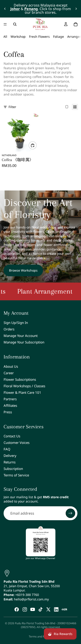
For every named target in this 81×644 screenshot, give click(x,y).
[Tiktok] (40, 609)
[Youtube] (32, 609)
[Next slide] (76, 9)
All (5, 36)
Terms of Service (16, 475)
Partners (10, 399)
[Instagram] (24, 609)
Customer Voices (16, 442)
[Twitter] (48, 609)
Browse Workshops (23, 270)
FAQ (7, 449)
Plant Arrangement (38, 291)
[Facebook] (16, 609)
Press (8, 412)
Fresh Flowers (39, 36)
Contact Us (12, 436)
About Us (11, 366)
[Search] (15, 24)
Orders (9, 329)
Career (9, 373)
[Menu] (5, 24)
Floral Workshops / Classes (24, 386)
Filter (12, 107)
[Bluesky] (64, 609)
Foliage (58, 36)
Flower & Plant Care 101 (22, 392)
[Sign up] (70, 513)
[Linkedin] (56, 609)
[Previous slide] (5, 9)
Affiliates (10, 405)
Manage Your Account (21, 335)
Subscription (13, 468)
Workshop (18, 36)
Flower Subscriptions (20, 379)
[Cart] (76, 24)
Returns (10, 462)
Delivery (10, 455)
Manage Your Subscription (24, 342)
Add (36, 145)
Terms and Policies (40, 636)
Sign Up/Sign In (16, 322)
